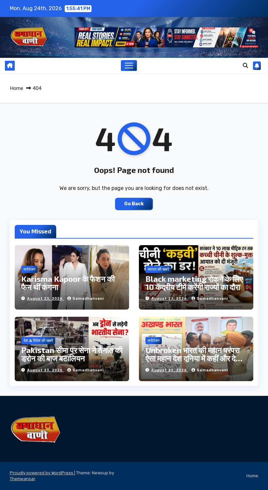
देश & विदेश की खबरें (38, 340)
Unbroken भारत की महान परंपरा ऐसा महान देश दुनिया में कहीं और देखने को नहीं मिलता (195, 358)
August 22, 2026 (169, 370)
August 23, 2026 (45, 298)
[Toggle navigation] (129, 65)
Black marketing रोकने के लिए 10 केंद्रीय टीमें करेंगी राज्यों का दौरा (194, 283)
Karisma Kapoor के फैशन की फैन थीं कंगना (68, 283)
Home (16, 88)
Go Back (134, 204)
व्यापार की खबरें (158, 269)
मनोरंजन (29, 269)
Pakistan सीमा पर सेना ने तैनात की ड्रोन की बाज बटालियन (72, 354)
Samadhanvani (88, 298)
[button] (245, 65)
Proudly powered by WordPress (42, 472)
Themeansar (22, 478)
